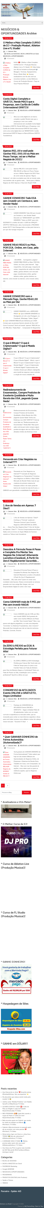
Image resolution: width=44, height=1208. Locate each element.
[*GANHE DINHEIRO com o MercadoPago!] (16, 994)
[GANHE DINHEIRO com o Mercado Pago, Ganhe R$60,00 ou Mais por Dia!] (8, 314)
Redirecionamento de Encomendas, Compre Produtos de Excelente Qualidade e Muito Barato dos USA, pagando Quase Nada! (21, 395)
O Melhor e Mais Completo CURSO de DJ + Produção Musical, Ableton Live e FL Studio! (21, 45)
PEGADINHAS (7, 1174)
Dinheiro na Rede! (6, 1204)
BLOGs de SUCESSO (13, 54)
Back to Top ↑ (39, 1206)
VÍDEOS (5, 1183)
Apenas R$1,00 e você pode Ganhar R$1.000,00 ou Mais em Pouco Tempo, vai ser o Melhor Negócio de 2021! (21, 155)
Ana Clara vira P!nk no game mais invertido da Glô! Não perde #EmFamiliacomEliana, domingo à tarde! (16, 1150)
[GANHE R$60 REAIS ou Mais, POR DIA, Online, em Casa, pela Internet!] (8, 267)
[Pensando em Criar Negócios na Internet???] (8, 478)
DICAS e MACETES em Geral (30, 54)
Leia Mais (36, 87)
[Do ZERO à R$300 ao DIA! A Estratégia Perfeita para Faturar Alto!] (8, 664)
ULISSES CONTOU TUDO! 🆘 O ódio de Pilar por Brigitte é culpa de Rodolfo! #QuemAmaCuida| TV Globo (15, 1109)
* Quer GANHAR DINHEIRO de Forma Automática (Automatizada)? (20, 739)
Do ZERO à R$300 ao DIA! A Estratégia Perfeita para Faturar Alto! (20, 648)
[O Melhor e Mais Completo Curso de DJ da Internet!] (16, 857)
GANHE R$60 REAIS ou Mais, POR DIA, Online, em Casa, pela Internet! (20, 247)
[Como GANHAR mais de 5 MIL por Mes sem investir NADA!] (8, 617)
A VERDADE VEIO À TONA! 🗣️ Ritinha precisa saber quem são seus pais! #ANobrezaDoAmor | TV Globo (14, 1143)
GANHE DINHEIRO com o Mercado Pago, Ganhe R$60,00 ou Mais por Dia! (20, 299)
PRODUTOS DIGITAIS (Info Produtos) (14, 1177)
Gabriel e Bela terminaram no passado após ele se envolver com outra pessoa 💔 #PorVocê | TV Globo (16, 1129)
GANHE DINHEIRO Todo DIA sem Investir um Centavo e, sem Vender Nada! (20, 201)
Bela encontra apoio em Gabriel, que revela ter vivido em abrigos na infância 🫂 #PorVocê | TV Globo (16, 1122)
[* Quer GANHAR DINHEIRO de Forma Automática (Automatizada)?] (8, 764)
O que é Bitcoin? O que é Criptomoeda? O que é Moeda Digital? (19, 346)
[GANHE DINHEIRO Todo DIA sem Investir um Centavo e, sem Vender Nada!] (8, 216)
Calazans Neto (12, 51)
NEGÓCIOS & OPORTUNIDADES (13, 56)
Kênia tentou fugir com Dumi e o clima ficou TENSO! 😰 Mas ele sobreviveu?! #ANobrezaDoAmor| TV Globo (16, 1136)
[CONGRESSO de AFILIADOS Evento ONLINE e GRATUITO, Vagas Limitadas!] (8, 708)
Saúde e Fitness (7, 1180)
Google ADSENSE (8, 1169)
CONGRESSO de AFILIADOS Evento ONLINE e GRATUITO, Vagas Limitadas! (20, 693)
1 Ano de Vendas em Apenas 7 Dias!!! (19, 506)
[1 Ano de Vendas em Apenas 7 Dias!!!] (8, 520)
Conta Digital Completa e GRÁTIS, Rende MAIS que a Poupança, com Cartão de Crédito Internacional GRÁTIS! (21, 103)
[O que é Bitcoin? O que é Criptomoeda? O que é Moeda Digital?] (8, 365)
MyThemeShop (29, 1206)
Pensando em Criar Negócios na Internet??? (20, 460)
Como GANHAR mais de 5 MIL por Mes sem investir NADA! (22, 603)
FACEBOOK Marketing (9, 1166)
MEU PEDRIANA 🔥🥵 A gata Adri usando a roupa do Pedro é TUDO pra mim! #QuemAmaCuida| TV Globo (16, 1115)
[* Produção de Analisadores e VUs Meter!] (16, 817)
